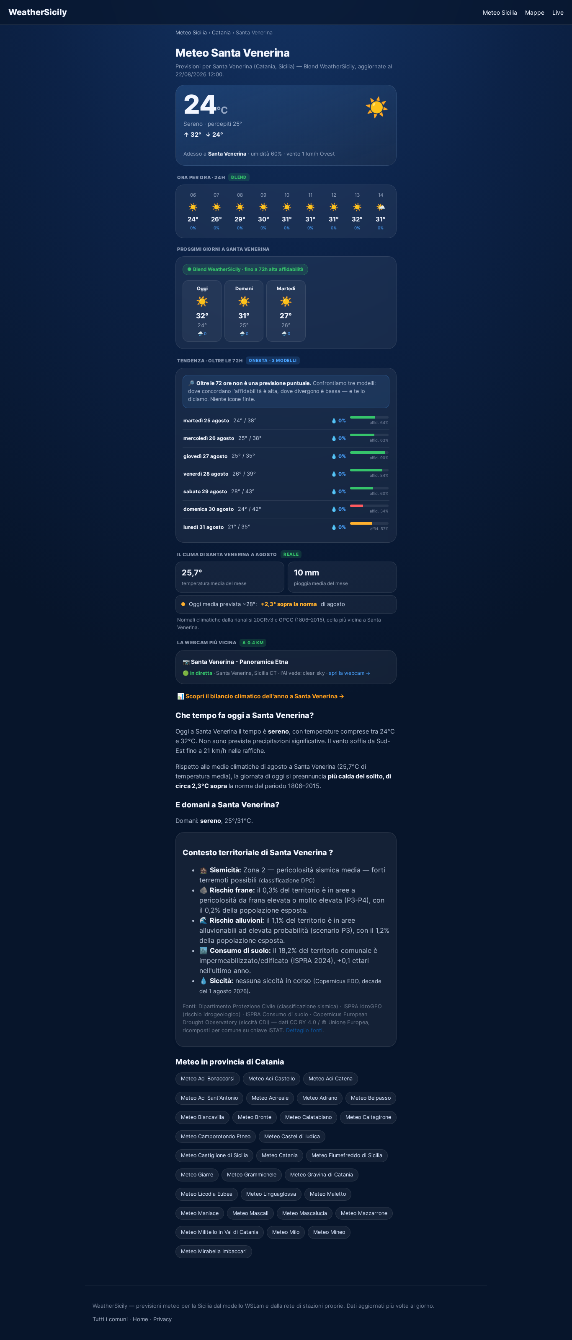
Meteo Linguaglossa (271, 1194)
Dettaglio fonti (304, 1030)
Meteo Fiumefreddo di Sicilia (347, 1155)
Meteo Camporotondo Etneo (215, 1136)
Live (558, 12)
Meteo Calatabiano (308, 1117)
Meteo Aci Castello (271, 1078)
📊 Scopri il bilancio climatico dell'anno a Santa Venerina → (260, 696)
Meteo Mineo (329, 1232)
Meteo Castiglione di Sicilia (214, 1155)
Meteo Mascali (250, 1213)
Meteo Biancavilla (202, 1117)
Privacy (162, 1319)
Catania (221, 32)
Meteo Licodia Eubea (206, 1194)
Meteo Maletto (328, 1194)
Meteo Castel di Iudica (292, 1136)
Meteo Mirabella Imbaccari (214, 1251)
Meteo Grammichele (251, 1174)
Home (140, 1319)
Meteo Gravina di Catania (321, 1174)
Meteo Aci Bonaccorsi (207, 1078)
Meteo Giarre (197, 1174)
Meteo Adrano (319, 1098)
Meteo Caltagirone (368, 1117)
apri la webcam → (349, 673)
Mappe (534, 12)
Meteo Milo (285, 1232)
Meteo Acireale (270, 1098)
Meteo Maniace (200, 1213)
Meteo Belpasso (371, 1098)
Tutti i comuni (110, 1319)
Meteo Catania (280, 1155)
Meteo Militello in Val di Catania (219, 1232)
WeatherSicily (37, 12)
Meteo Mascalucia (304, 1213)
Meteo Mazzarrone (364, 1213)
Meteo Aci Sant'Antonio (209, 1098)
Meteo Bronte (254, 1117)
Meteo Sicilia (500, 12)
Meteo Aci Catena (331, 1078)
